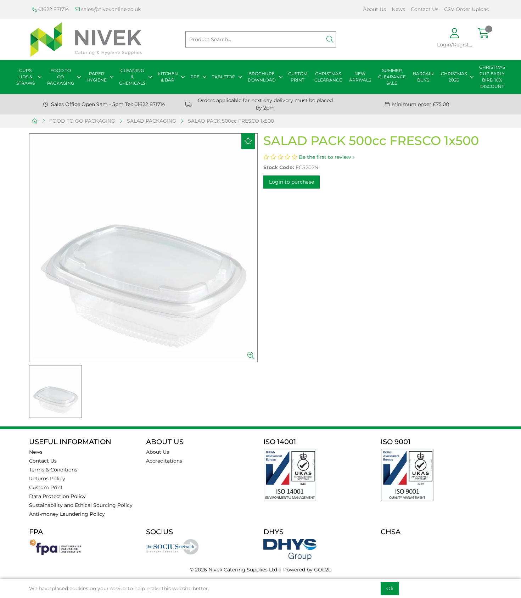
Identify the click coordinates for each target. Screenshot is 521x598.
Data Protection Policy (57, 496)
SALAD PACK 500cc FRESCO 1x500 (231, 121)
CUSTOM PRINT (297, 77)
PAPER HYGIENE (96, 77)
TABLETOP (223, 76)
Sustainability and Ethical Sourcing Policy (81, 505)
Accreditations (164, 461)
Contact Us (424, 9)
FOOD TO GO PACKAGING (60, 77)
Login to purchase (291, 182)
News (398, 9)
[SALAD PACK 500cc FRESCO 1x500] (143, 247)
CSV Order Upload (466, 9)
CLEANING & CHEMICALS (132, 77)
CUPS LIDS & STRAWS (25, 77)
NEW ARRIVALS (360, 77)
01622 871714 (53, 9)
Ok (389, 588)
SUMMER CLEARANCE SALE (392, 77)
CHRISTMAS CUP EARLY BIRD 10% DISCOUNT (492, 77)
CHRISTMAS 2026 (454, 77)
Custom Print (46, 487)
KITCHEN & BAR (168, 77)
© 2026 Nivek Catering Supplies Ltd (233, 569)
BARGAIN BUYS (423, 77)
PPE (195, 76)
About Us (374, 9)
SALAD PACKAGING (151, 121)
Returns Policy (47, 478)
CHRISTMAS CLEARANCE (328, 77)
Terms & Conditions (53, 469)
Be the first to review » (327, 157)
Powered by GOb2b (307, 569)
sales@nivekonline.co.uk (110, 9)
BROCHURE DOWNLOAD (262, 77)
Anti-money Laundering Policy (67, 514)
